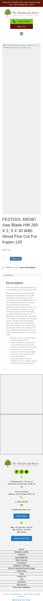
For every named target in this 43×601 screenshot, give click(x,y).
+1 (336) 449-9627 (21, 502)
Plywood (21, 555)
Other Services (21, 560)
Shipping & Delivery (21, 566)
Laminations (21, 563)
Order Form (21, 571)
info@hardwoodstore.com (21, 510)
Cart (21, 579)
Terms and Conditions (21, 587)
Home (21, 549)
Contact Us (21, 577)
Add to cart (15, 259)
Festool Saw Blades (27, 267)
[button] (16, 472)
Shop (21, 574)
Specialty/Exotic (21, 557)
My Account (21, 585)
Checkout (21, 582)
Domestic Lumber (21, 552)
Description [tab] (8, 275)
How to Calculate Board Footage (21, 568)
